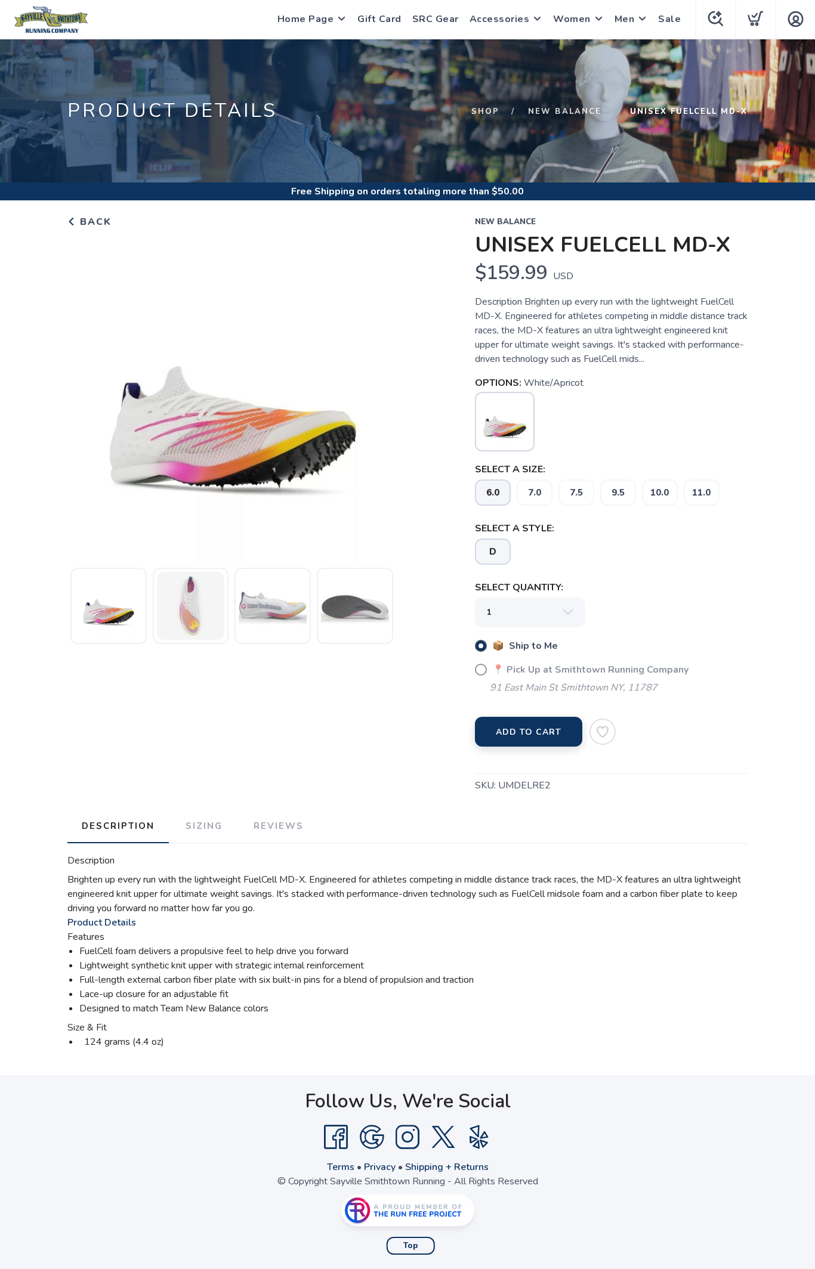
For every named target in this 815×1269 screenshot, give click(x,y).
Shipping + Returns (447, 1167)
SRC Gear (435, 19)
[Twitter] (443, 1137)
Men (625, 19)
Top (410, 1245)
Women (572, 19)
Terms (340, 1167)
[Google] (372, 1137)
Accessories (500, 19)
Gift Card (379, 19)
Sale (669, 19)
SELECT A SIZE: (510, 469)
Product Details (101, 922)
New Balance (564, 111)
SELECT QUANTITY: (519, 587)
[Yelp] (479, 1137)
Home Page (305, 19)
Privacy (380, 1167)
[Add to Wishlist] (602, 732)
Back (94, 221)
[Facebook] (336, 1137)
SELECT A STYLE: (514, 528)
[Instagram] (407, 1137)
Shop (485, 111)
